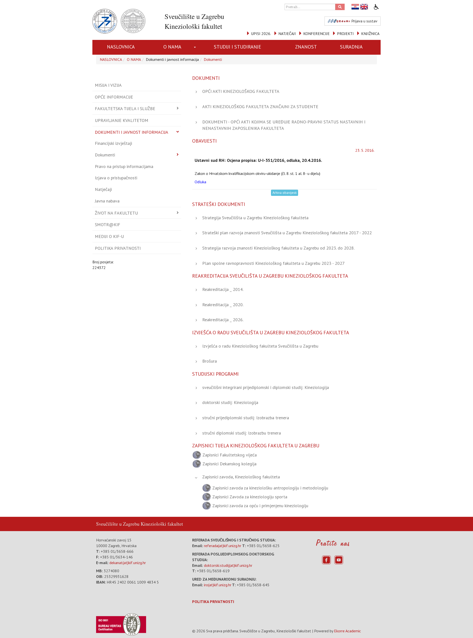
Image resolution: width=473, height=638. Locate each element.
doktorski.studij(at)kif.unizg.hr (228, 565)
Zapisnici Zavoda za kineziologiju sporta (249, 497)
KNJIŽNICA (370, 33)
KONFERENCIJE (316, 33)
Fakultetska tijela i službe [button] (125, 108)
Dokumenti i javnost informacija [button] (131, 132)
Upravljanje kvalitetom (121, 120)
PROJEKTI (345, 33)
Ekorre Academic (347, 630)
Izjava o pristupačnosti (116, 178)
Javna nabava (107, 201)
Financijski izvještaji (113, 143)
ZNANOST (306, 47)
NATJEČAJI (287, 33)
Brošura (209, 361)
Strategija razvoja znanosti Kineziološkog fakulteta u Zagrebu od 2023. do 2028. (278, 248)
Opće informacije (114, 97)
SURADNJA (351, 47)
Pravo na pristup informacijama (124, 166)
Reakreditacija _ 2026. (222, 319)
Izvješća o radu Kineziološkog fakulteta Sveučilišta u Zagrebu (260, 346)
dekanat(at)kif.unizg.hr (127, 562)
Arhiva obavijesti (284, 192)
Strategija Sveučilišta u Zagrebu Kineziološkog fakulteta (255, 217)
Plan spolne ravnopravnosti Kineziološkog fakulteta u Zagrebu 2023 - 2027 (273, 263)
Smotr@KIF (107, 224)
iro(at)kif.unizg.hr (217, 584)
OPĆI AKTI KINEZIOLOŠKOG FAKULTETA (240, 91)
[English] (364, 7)
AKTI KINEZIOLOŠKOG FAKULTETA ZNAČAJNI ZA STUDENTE (260, 106)
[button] (195, 47)
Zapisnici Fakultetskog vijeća (230, 455)
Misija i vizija (108, 85)
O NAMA (172, 47)
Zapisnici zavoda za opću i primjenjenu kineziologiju (260, 505)
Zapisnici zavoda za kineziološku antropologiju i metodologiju (270, 488)
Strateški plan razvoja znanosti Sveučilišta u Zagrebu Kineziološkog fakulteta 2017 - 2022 (287, 232)
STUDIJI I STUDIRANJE (237, 47)
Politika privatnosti (118, 248)
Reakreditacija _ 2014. (222, 289)
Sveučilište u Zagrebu (117, 523)
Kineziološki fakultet (162, 523)
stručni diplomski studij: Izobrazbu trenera (241, 433)
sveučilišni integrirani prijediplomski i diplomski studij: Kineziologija (265, 387)
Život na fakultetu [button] (116, 213)
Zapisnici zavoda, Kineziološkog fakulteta (241, 477)
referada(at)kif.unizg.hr (222, 545)
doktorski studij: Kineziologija (230, 402)
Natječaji (103, 189)
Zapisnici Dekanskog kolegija (229, 464)
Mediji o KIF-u (109, 236)
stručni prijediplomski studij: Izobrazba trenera (245, 417)
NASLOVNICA (121, 47)
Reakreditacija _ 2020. (222, 304)
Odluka (201, 181)
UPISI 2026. (261, 33)
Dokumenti (213, 59)
